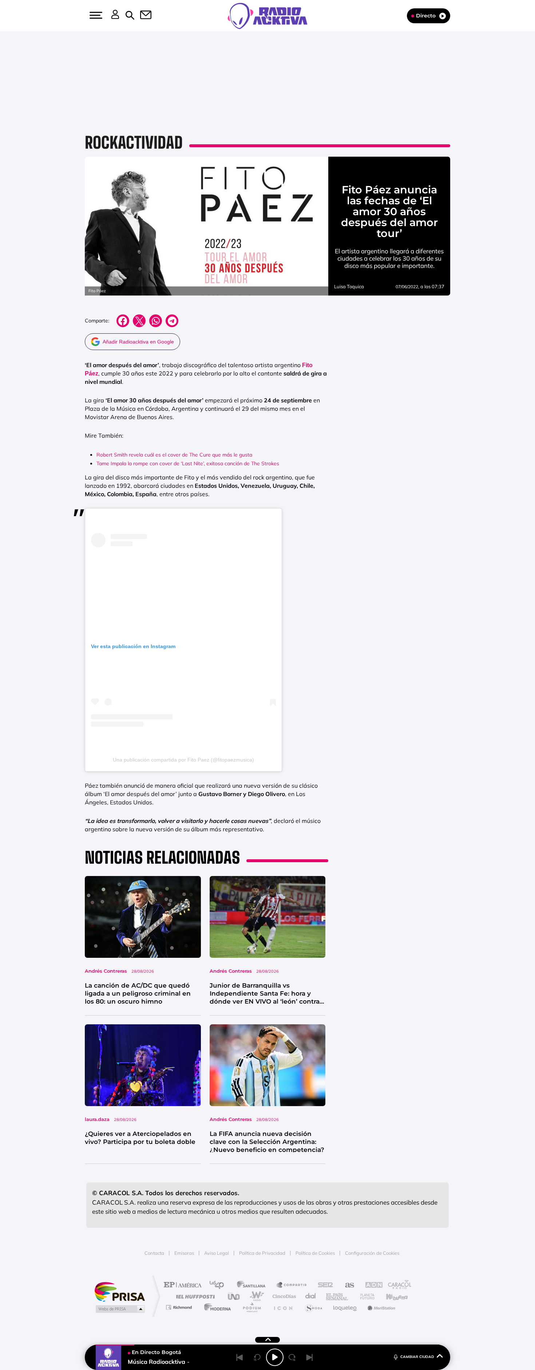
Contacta (154, 1253)
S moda (313, 1307)
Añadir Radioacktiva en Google (138, 342)
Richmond (179, 1307)
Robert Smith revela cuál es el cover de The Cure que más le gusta (174, 454)
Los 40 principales (219, 1285)
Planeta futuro (364, 1296)
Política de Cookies (315, 1253)
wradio (255, 1296)
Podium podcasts (251, 1307)
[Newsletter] (141, 15)
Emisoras (184, 1253)
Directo (426, 15)
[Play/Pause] (275, 1357)
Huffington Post (194, 1296)
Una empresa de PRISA (120, 1291)
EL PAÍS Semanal (337, 1296)
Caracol (397, 1285)
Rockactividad (134, 142)
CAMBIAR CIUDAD (417, 1356)
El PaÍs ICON (282, 1307)
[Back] (240, 1357)
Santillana (253, 1285)
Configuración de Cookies (372, 1253)
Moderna (216, 1307)
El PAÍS (184, 1285)
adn (370, 1285)
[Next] (309, 1357)
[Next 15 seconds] (292, 1357)
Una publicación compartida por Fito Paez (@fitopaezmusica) (183, 760)
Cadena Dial (311, 1296)
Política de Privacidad (262, 1253)
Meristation (380, 1307)
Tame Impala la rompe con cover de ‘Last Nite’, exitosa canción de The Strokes (187, 463)
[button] (95, 15)
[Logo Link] (267, 15)
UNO (234, 1296)
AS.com (346, 1285)
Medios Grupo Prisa (120, 1309)
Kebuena (390, 1296)
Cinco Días (283, 1296)
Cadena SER (323, 1285)
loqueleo (345, 1307)
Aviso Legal (216, 1253)
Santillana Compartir (292, 1285)
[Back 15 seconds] (257, 1357)
